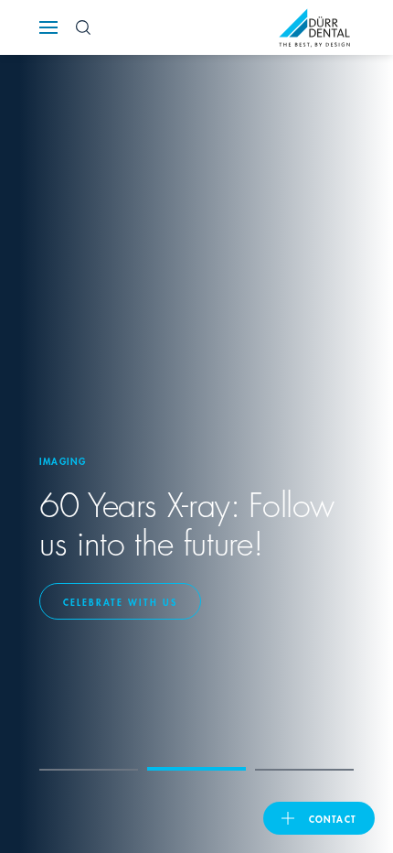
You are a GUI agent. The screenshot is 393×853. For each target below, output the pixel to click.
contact (332, 818)
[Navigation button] (48, 27)
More (91, 601)
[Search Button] (83, 27)
